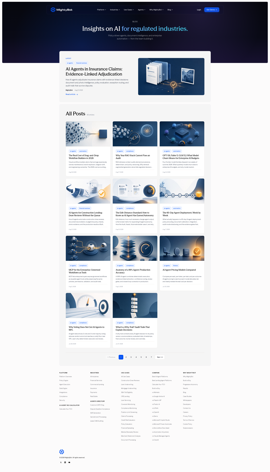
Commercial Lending (97, 384)
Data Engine (63, 388)
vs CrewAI (155, 440)
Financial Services (96, 380)
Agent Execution (64, 384)
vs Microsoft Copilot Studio (161, 420)
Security (62, 400)
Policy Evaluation (126, 424)
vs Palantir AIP (156, 400)
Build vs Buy (156, 388)
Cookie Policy (187, 424)
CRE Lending (125, 396)
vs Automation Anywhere (160, 432)
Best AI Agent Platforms (160, 377)
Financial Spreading (127, 428)
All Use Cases (125, 377)
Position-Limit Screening (129, 412)
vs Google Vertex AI (158, 396)
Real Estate (94, 396)
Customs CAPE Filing (97, 405)
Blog (184, 392)
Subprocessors (188, 428)
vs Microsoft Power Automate (162, 424)
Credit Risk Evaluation (128, 420)
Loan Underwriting (127, 384)
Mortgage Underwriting (128, 388)
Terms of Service (188, 420)
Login (199, 10)
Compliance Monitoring (129, 408)
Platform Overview (65, 377)
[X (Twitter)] (60, 462)
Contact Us (186, 408)
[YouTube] (69, 462)
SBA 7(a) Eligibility (127, 392)
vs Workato (155, 392)
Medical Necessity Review (129, 432)
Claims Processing (127, 416)
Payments (93, 392)
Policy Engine (63, 380)
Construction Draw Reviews (130, 380)
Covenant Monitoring (128, 404)
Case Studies (187, 396)
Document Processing (128, 440)
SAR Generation (95, 413)
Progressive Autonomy (190, 384)
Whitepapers (187, 400)
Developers (187, 404)
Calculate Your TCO (65, 409)
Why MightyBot (188, 377)
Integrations (63, 392)
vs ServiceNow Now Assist (160, 428)
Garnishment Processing (98, 417)
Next (158, 357)
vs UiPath (155, 408)
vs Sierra (155, 416)
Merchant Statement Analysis (130, 436)
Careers (185, 412)
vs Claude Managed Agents (161, 436)
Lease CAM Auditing (96, 421)
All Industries (94, 377)
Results (185, 388)
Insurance (93, 388)
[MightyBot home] (61, 9)
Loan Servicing (126, 400)
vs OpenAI (155, 412)
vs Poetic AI (156, 404)
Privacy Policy (187, 416)
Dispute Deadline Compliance (100, 409)
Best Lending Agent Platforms (161, 380)
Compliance (63, 396)
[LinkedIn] (65, 462)
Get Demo (211, 10)
